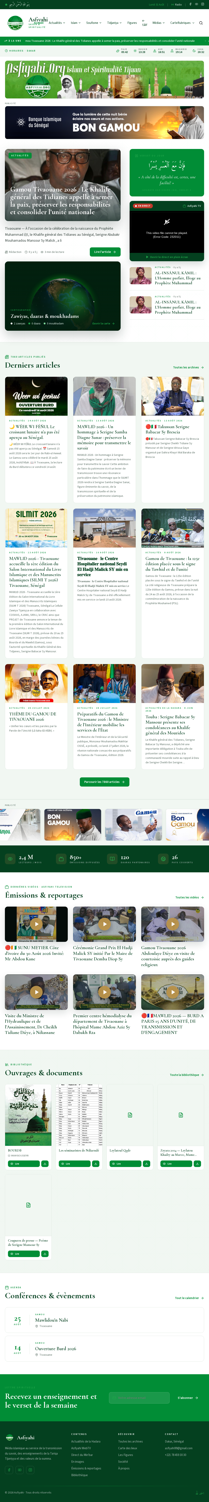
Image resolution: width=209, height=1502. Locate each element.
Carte (174, 23)
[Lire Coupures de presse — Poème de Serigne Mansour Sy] (28, 1205)
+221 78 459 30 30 (175, 1455)
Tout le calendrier (187, 1298)
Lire (17, 1164)
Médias (156, 23)
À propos (124, 1468)
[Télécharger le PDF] (45, 1163)
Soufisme (92, 23)
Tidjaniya (112, 23)
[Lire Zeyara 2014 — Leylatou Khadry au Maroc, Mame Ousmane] (181, 1115)
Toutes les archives (186, 367)
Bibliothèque (79, 1475)
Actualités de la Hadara (85, 1441)
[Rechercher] (201, 23)
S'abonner (185, 1398)
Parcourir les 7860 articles (102, 782)
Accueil (38, 23)
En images (77, 1462)
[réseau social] (190, 5)
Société (123, 1462)
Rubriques (184, 23)
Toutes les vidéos (187, 897)
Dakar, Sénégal (174, 1441)
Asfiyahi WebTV (81, 1448)
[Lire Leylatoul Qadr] (130, 1115)
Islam (74, 23)
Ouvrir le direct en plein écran (169, 257)
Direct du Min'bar (82, 1455)
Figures (132, 23)
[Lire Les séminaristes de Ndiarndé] (79, 1115)
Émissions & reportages (86, 1468)
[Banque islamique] (104, 122)
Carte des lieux (127, 1448)
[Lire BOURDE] (28, 1115)
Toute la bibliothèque (184, 1075)
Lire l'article (102, 252)
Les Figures (125, 1455)
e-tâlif (144, 23)
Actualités (55, 23)
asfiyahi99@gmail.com (178, 1448)
